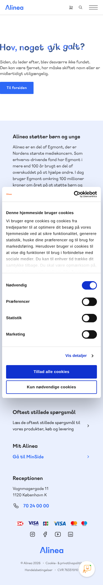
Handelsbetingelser (39, 570)
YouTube (58, 534)
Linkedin (70, 534)
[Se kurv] (71, 7)
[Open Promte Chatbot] (87, 569)
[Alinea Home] (51, 550)
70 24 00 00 (36, 506)
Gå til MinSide (28, 457)
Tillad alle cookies (51, 372)
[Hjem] (14, 7)
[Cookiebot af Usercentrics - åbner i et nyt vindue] (74, 194)
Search (80, 7)
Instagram (32, 534)
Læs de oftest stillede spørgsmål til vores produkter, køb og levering (46, 426)
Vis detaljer (76, 355)
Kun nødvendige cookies (51, 387)
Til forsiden (17, 88)
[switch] (89, 302)
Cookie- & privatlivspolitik (64, 563)
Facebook (45, 534)
